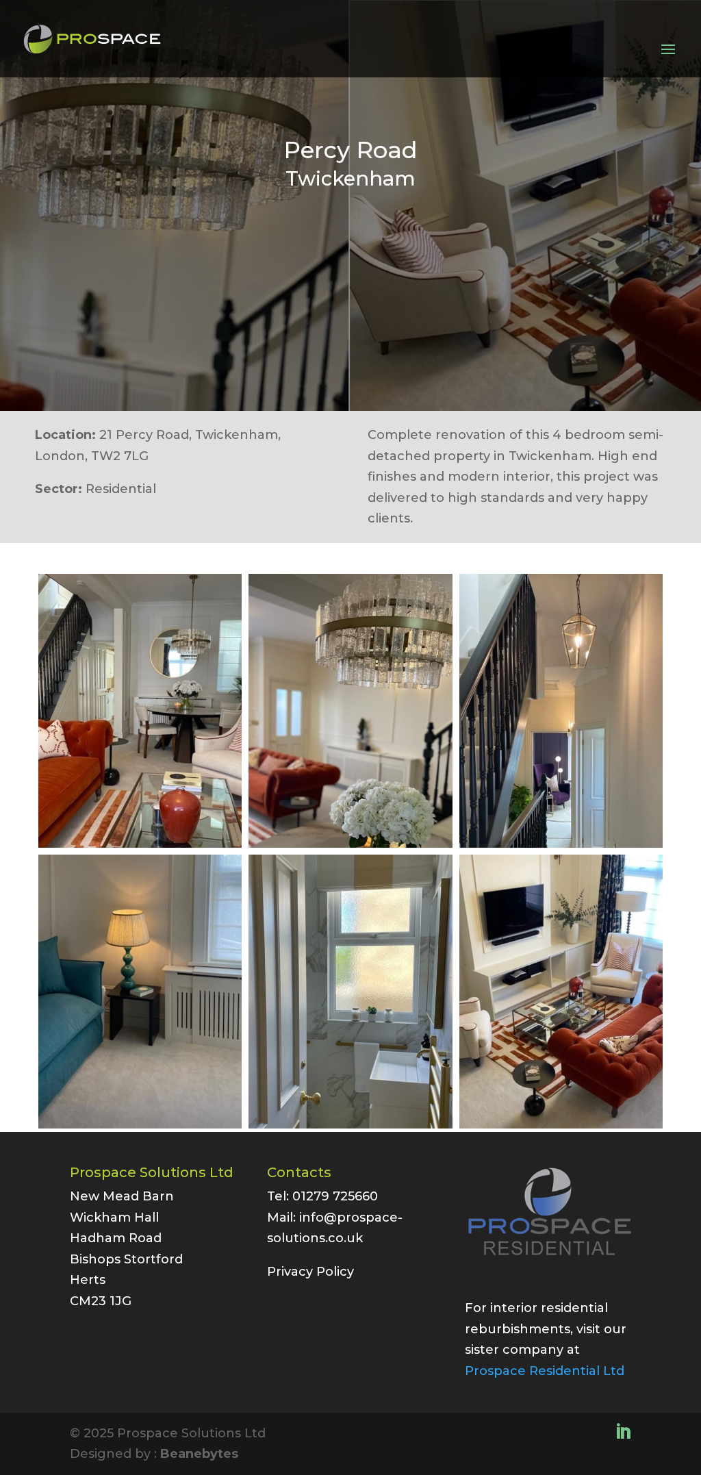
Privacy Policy (310, 1271)
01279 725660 (335, 1196)
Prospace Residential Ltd (544, 1370)
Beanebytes (199, 1453)
